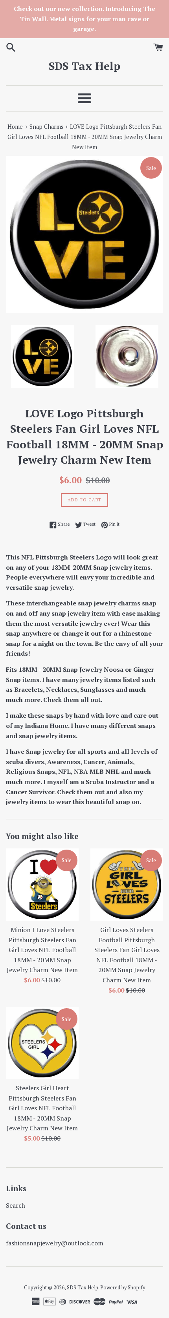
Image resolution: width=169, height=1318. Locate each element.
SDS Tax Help (84, 65)
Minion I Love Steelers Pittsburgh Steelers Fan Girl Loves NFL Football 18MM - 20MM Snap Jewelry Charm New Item (42, 949)
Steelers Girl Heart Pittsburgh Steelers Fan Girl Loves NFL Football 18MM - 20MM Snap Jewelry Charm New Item (42, 1108)
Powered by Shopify (122, 1287)
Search (15, 1205)
